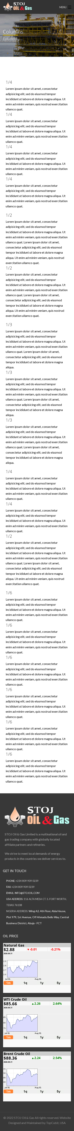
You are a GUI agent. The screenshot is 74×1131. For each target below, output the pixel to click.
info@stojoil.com (27, 892)
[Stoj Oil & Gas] (29, 6)
